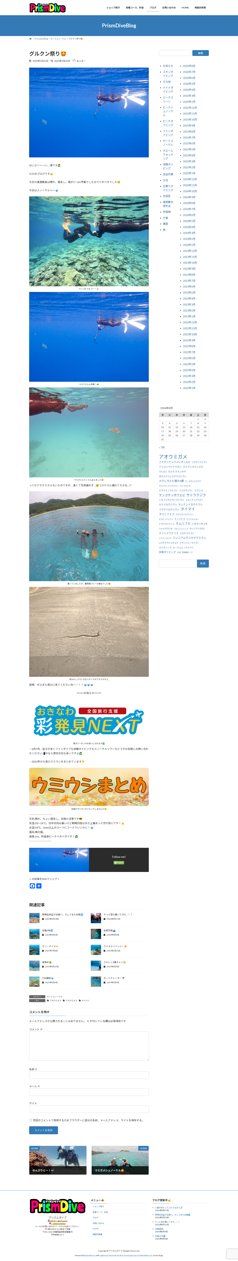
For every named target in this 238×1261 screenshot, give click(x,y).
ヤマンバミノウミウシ (189, 542)
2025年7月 (189, 137)
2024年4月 (189, 226)
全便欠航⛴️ (109, 930)
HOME (96, 1228)
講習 (165, 223)
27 (184, 435)
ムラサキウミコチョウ (168, 542)
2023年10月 (190, 262)
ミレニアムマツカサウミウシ (189, 537)
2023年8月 (189, 274)
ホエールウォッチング (168, 154)
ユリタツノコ (165, 547)
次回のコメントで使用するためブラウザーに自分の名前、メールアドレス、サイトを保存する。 (88, 1120)
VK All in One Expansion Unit (128, 1255)
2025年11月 (190, 113)
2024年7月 (189, 208)
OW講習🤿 (48, 978)
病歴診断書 (97, 1234)
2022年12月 (190, 322)
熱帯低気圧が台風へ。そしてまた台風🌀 (62, 914)
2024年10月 (190, 190)
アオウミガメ (55, 1000)
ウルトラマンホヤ (177, 471)
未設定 (167, 195)
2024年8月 (189, 202)
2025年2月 (189, 167)
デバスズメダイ (192, 519)
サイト (33, 1103)
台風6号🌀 (47, 930)
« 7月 (162, 447)
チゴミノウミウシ (166, 519)
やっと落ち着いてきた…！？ (118, 914)
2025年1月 (189, 173)
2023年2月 (189, 310)
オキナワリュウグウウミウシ (172, 476)
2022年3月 (189, 375)
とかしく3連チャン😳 (115, 962)
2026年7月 (189, 71)
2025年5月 (189, 149)
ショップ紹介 (98, 1206)
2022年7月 (189, 352)
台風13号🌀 (160, 1236)
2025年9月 (189, 125)
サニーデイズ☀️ (50, 946)
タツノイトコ (167, 513)
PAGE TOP (229, 1220)
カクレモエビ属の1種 (171, 480)
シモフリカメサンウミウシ (171, 499)
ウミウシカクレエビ (193, 466)
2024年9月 (189, 196)
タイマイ (85, 1000)
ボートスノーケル (54, 996)
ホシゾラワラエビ (197, 528)
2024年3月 (189, 232)
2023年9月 (189, 268)
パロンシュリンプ (181, 528)
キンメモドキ (185, 486)
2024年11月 (190, 185)
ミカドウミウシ (187, 533)
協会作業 (168, 174)
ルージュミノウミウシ (183, 547)
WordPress (90, 1255)
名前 (33, 1069)
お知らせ (168, 65)
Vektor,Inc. (148, 1255)
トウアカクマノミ (167, 523)
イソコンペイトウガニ (170, 466)
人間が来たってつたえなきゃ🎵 (169, 1207)
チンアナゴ (180, 519)
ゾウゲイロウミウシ (169, 509)
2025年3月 (189, 161)
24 (162, 435)
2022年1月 (189, 387)
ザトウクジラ (196, 495)
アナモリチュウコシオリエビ (175, 462)
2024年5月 (189, 220)
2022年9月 (189, 340)
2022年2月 (189, 381)
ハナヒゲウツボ (166, 528)
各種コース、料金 (100, 1212)
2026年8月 (189, 65)
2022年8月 (189, 346)
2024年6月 (189, 214)
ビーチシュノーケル (168, 111)
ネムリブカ (183, 523)
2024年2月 (189, 238)
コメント (36, 1029)
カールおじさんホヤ (193, 481)
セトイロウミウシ (168, 504)
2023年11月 (190, 256)
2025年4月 (189, 155)
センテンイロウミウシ (190, 504)
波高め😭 (47, 962)
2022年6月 (189, 358)
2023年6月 (189, 286)
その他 (167, 81)
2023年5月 (189, 292)
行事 (165, 217)
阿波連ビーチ (187, 552)
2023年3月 (189, 304)
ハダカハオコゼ (200, 523)
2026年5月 (189, 83)
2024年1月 (189, 244)
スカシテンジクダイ (194, 499)
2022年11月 (190, 328)
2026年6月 (189, 77)
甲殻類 (167, 211)
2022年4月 (189, 369)
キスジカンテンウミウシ (169, 486)
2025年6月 (189, 143)
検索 (200, 53)
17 (162, 431)
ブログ (95, 1217)
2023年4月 (189, 298)
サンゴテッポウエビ (172, 495)
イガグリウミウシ (199, 462)
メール (34, 1086)
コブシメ (198, 490)
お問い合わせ (98, 1223)
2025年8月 (189, 131)
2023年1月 (189, 316)
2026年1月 (189, 101)
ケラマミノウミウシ (168, 490)
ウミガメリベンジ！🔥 (115, 946)
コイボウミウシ (186, 490)
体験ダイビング (167, 552)
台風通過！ (160, 1229)
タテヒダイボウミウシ (185, 514)
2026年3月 (189, 95)
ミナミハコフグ (165, 538)
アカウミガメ (71, 1000)
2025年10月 (190, 119)
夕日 (165, 180)
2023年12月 (190, 250)
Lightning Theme (107, 1255)
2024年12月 (190, 179)
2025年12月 (190, 107)
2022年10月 (190, 334)
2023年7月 (189, 280)
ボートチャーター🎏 (114, 978)
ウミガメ (163, 471)
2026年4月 (189, 89)
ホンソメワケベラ (168, 533)
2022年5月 (189, 363)
